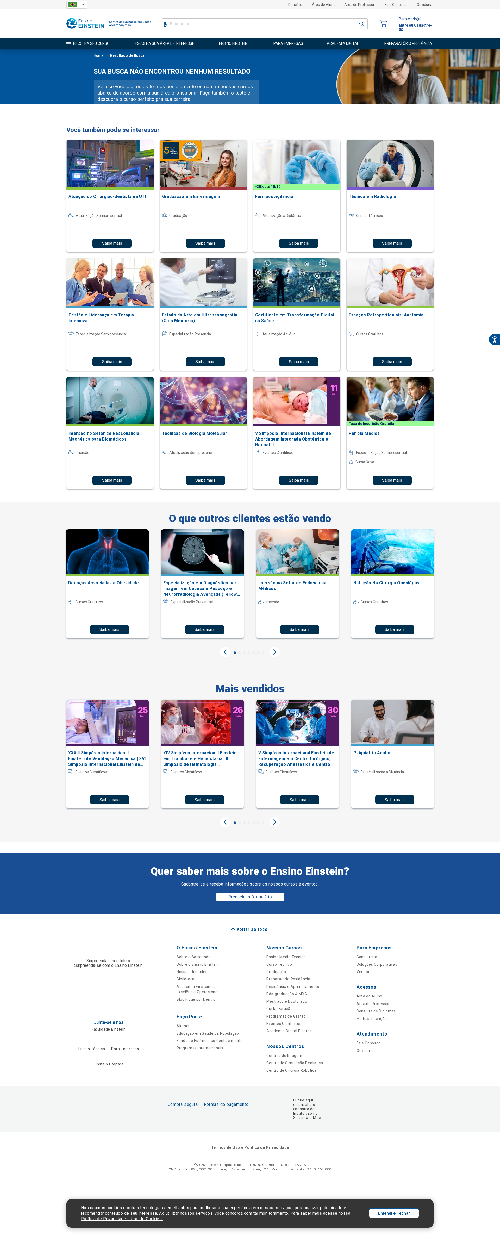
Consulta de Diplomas (376, 1011)
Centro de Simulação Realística (294, 1063)
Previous (225, 652)
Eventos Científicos (283, 1023)
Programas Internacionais (200, 1048)
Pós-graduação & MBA (286, 994)
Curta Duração (279, 1009)
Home (99, 55)
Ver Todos (366, 972)
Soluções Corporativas (377, 964)
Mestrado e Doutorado (286, 1001)
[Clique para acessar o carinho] (383, 23)
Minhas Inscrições (373, 1019)
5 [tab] (253, 652)
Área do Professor (359, 5)
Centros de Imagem (284, 1055)
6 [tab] (258, 652)
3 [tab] (244, 652)
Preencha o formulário (250, 896)
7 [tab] (263, 652)
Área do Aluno (323, 5)
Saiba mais (112, 243)
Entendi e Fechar (394, 1213)
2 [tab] (239, 652)
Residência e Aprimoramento (292, 986)
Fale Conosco (396, 5)
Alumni (183, 1026)
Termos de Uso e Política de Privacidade (250, 1147)
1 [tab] (235, 652)
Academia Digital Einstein (289, 1031)
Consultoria (367, 957)
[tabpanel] (107, 583)
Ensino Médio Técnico (285, 957)
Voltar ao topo (251, 929)
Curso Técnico (279, 964)
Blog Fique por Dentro (196, 999)
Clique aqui (303, 1100)
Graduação (276, 972)
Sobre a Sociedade (194, 957)
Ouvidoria (424, 5)
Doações (295, 5)
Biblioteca (186, 979)
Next (275, 652)
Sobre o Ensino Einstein (198, 964)
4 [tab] (249, 652)
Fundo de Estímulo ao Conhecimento (210, 1041)
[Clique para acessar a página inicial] (108, 29)
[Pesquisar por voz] (165, 24)
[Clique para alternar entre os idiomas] (76, 5)
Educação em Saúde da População (208, 1033)
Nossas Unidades (192, 972)
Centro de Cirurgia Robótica (291, 1070)
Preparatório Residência (288, 979)
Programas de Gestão (286, 1016)
